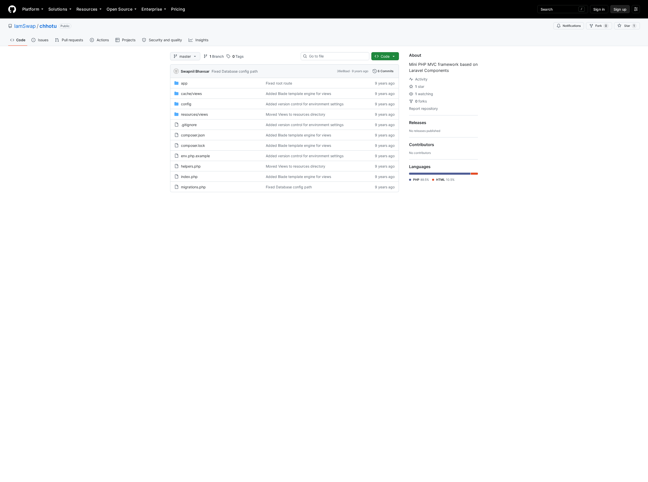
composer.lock (193, 145)
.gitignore (189, 125)
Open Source (119, 9)
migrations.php (193, 187)
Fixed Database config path (235, 71)
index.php (189, 176)
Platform (30, 9)
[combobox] (337, 56)
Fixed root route (279, 83)
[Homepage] (12, 9)
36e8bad (343, 71)
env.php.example (195, 156)
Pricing (178, 9)
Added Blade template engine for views (298, 93)
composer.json (193, 135)
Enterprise (151, 9)
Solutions (57, 9)
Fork (601, 26)
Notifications (572, 26)
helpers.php (191, 166)
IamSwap (25, 26)
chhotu (48, 26)
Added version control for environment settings (304, 104)
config (186, 104)
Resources (86, 9)
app (184, 83)
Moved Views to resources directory (295, 114)
